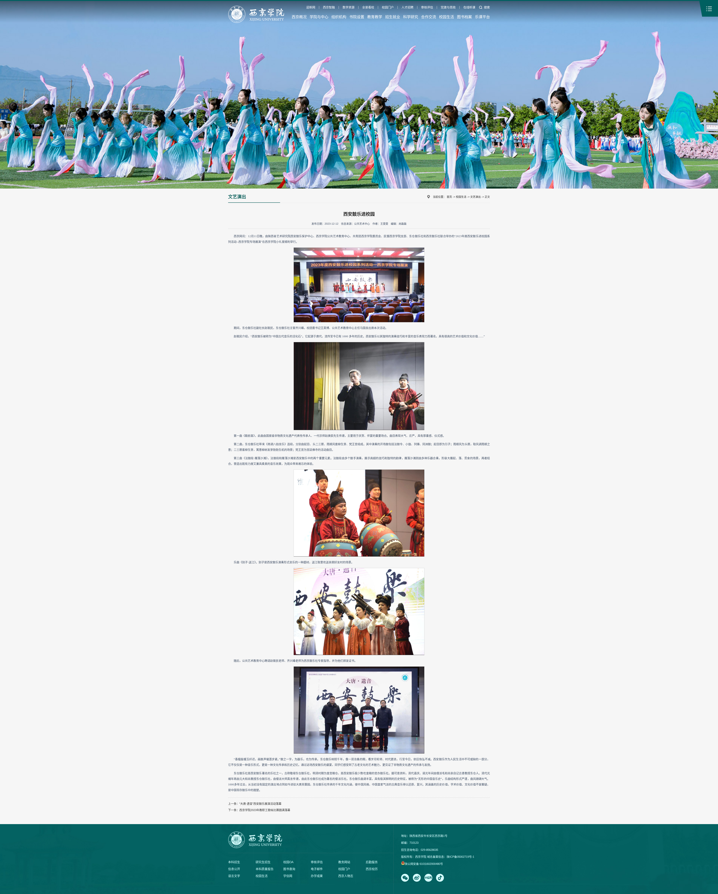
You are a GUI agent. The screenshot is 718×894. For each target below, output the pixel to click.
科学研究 (410, 17)
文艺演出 (475, 196)
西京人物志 (345, 876)
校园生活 (446, 17)
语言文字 (234, 876)
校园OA (288, 862)
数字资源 (349, 7)
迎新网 (310, 7)
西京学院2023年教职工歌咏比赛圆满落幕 (264, 810)
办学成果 (317, 876)
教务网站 (344, 862)
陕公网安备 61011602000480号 (424, 863)
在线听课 (469, 7)
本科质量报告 (265, 869)
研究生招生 (263, 862)
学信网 (287, 876)
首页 (449, 196)
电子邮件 (317, 869)
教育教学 (374, 17)
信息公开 (234, 869)
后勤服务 (372, 862)
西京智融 (329, 7)
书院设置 (356, 17)
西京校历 (372, 869)
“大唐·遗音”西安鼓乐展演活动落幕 (260, 803)
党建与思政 (448, 7)
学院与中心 (319, 17)
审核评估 (427, 7)
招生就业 (392, 17)
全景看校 (368, 7)
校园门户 (388, 7)
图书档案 (464, 17)
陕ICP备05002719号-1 (460, 856)
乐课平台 (482, 17)
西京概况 (299, 17)
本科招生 (234, 862)
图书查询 (289, 869)
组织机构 (338, 17)
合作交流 (428, 17)
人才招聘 (407, 7)
